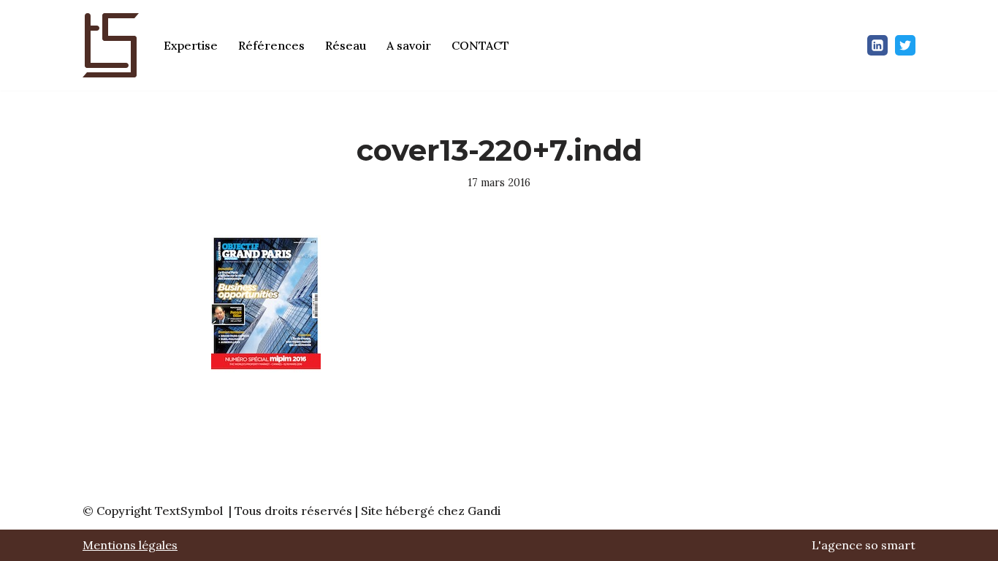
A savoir (408, 45)
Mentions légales (130, 545)
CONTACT (480, 45)
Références (271, 45)
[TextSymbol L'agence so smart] (111, 45)
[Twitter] (905, 45)
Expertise (191, 45)
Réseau (345, 45)
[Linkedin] (877, 45)
